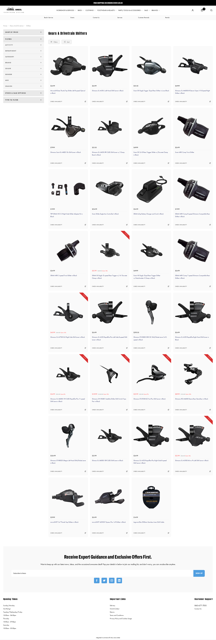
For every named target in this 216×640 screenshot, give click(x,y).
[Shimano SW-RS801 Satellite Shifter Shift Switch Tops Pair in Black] (110, 374)
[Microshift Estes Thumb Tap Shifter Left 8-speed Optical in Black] (68, 66)
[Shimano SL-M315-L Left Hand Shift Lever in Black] (110, 66)
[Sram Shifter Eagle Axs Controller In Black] (110, 189)
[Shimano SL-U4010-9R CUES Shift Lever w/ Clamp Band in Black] (110, 127)
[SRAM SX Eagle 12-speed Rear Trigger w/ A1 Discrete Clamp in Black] (110, 251)
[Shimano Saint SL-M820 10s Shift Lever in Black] (68, 127)
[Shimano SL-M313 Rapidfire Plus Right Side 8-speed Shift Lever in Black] (151, 436)
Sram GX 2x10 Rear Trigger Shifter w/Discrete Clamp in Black (151, 153)
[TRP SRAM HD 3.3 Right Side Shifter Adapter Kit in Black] (68, 189)
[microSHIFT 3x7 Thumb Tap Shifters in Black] (68, 497)
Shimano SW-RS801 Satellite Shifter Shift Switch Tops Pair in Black (109, 400)
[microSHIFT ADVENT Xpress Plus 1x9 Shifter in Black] (110, 497)
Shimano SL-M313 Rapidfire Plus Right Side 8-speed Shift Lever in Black (150, 462)
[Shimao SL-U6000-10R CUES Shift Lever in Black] (110, 436)
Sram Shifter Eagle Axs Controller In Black (105, 214)
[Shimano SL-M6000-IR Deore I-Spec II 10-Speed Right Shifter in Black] (193, 66)
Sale (146, 10)
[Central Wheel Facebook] (97, 580)
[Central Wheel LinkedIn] (119, 580)
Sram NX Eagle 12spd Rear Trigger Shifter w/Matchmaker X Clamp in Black (147, 277)
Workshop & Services (65, 10)
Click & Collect (114, 609)
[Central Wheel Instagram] (111, 580)
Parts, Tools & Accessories (129, 10)
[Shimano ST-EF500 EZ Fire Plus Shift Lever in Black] (151, 374)
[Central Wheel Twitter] (104, 580)
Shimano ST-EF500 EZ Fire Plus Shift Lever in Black (150, 399)
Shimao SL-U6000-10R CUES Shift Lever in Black (107, 460)
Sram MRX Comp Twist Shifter (184, 152)
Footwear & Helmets (106, 10)
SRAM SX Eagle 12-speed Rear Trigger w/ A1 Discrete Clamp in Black (109, 277)
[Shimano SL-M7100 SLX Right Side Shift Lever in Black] (68, 312)
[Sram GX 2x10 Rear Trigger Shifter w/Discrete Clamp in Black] (151, 127)
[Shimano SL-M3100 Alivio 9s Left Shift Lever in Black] (193, 436)
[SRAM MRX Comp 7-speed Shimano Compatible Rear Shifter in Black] (193, 251)
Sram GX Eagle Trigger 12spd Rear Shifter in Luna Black (151, 91)
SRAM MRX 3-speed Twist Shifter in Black (63, 275)
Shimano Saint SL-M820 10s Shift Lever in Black (65, 152)
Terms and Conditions (117, 615)
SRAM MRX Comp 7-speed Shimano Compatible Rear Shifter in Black (192, 277)
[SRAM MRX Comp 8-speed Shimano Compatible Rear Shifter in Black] (193, 189)
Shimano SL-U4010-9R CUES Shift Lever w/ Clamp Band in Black (108, 153)
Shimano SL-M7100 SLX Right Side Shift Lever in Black (67, 337)
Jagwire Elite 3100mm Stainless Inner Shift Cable (149, 522)
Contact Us (198, 609)
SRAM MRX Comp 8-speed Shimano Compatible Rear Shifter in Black (192, 215)
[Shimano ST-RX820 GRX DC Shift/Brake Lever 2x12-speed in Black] (151, 312)
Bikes (80, 10)
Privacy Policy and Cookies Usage (121, 618)
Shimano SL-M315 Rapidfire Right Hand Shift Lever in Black (192, 338)
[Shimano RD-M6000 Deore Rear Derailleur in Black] (193, 374)
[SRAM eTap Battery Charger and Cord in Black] (151, 189)
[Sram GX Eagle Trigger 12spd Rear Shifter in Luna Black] (151, 66)
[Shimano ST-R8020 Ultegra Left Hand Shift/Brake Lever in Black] (68, 436)
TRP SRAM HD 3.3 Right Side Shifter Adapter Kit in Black (66, 215)
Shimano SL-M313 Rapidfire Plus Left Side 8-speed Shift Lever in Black (109, 338)
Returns (112, 612)
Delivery (112, 605)
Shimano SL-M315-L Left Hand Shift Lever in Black (107, 91)
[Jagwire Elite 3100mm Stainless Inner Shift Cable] (151, 497)
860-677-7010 (200, 605)
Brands (155, 10)
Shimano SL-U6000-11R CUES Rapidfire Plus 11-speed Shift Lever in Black (67, 400)
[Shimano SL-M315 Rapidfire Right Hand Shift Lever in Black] (193, 312)
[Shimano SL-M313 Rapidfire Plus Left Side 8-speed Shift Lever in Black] (110, 312)
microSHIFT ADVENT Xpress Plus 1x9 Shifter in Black (109, 522)
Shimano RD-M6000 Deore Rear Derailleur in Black (191, 399)
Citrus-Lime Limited (115, 637)
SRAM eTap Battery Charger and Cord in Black (149, 214)
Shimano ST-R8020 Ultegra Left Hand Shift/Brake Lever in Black (68, 462)
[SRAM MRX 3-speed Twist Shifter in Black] (68, 251)
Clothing (90, 10)
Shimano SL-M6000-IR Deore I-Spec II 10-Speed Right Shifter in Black (192, 92)
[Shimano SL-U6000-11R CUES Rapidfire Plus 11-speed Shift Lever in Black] (68, 374)
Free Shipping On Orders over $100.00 (108, 2)
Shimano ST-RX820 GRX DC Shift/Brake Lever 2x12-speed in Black (150, 338)
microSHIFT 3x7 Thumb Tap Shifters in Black (64, 522)
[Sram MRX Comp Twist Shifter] (193, 127)
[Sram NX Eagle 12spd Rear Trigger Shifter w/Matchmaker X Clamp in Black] (151, 251)
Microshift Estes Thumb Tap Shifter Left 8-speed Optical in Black (67, 92)
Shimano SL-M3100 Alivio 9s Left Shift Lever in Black (191, 460)
